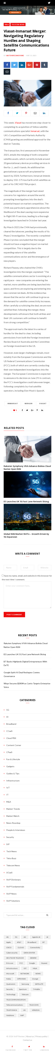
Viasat (18, 122)
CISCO (8, 947)
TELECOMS (33, 1005)
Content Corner (13, 745)
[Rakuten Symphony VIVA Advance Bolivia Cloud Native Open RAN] (27, 449)
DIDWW (33, 958)
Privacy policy (41, 1036)
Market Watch (12, 816)
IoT (8, 787)
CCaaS (9, 731)
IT (7, 794)
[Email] (7, 72)
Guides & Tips (12, 773)
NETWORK (24, 973)
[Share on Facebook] (7, 65)
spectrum (23, 989)
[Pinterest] (37, 65)
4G (7, 937)
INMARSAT (12, 403)
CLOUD (21, 947)
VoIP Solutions (13, 901)
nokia (8, 979)
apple (8, 942)
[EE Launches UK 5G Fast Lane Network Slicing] (27, 484)
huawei (44, 963)
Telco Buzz (11, 858)
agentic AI (36, 937)
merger (29, 403)
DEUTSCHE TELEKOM (15, 958)
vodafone (10, 1015)
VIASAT (42, 403)
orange (35, 979)
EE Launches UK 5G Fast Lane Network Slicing (26, 501)
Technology (10, 994)
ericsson (9, 963)
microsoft (10, 973)
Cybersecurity (11, 953)
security (9, 989)
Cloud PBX (11, 738)
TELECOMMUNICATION (16, 1000)
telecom (25, 994)
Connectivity (35, 947)
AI (7, 717)
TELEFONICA (11, 1010)
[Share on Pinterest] (37, 410)
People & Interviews (15, 830)
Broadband (11, 724)
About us (30, 1036)
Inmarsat (35, 131)
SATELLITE (39, 984)
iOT (25, 968)
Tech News (11, 851)
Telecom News (17, 24)
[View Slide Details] (27, 10)
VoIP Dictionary (13, 879)
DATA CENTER (29, 953)
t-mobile (36, 989)
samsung (25, 984)
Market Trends (13, 809)
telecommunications (14, 1005)
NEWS (37, 973)
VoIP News (11, 893)
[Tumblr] (44, 65)
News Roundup (13, 823)
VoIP (22, 1015)
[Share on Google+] (32, 410)
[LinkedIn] (22, 65)
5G (7, 710)
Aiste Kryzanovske (15, 55)
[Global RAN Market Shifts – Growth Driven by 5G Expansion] (27, 517)
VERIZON (35, 1010)
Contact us (27, 1040)
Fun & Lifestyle (13, 759)
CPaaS (9, 752)
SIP (8, 844)
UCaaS (9, 872)
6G (25, 937)
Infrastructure (13, 780)
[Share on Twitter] (14, 65)
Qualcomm (10, 984)
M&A (7, 24)
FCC (21, 963)
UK (24, 1010)
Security (10, 837)
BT (44, 942)
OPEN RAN (21, 979)
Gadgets (10, 766)
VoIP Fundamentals (15, 886)
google (32, 963)
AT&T (19, 942)
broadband (32, 942)
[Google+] (29, 65)
